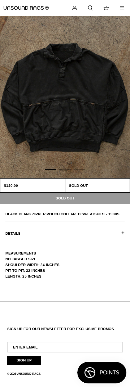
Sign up (24, 360)
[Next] (122, 89)
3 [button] (79, 169)
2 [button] (65, 169)
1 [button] (50, 169)
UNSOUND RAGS (28, 373)
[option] (65, 97)
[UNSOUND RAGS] (26, 8)
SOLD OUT (78, 186)
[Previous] (8, 89)
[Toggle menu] (122, 8)
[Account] (74, 8)
